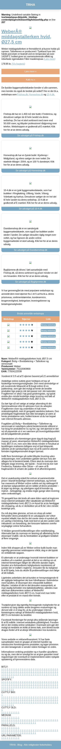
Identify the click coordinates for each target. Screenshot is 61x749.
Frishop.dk (22, 94)
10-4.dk (50, 94)
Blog (19, 745)
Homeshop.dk (36, 94)
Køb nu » (30, 79)
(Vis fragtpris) (18, 64)
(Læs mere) (49, 59)
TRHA (30, 5)
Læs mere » (30, 71)
